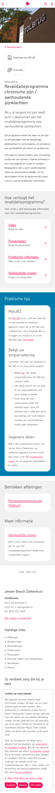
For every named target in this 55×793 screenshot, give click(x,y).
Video (27, 227)
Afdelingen (12, 637)
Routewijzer (13, 654)
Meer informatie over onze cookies (25, 778)
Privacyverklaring (23, 772)
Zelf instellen (36, 785)
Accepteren (10, 785)
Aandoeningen (14, 641)
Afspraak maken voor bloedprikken (25, 659)
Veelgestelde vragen (27, 275)
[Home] (27, 4)
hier (23, 373)
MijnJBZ (16, 318)
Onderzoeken (14, 650)
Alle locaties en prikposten (18, 618)
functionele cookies (39, 751)
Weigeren (23, 785)
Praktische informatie (27, 259)
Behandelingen (15, 646)
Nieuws (11, 667)
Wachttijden (13, 663)
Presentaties (27, 243)
